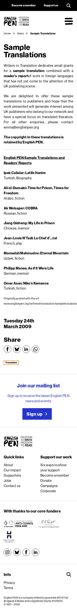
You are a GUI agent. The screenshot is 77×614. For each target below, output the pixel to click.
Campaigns (49, 485)
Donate (46, 480)
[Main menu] (68, 21)
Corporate (48, 491)
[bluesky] (17, 552)
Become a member (54, 475)
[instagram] (7, 552)
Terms (8, 588)
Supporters (12, 475)
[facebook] (26, 552)
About (8, 465)
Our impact (12, 470)
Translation (11, 362)
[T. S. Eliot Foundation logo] (48, 524)
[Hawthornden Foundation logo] (9, 536)
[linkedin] (35, 552)
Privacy (9, 582)
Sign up (34, 414)
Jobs (7, 480)
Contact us (12, 485)
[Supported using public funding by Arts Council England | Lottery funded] (18, 524)
